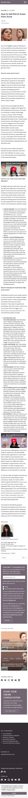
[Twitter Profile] (5, 680)
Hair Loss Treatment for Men (10, 741)
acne (21, 482)
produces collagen (6, 115)
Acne (2, 23)
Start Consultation (10, 711)
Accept (14, 793)
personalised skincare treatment (12, 491)
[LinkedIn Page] (19, 680)
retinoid (5, 213)
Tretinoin (19, 215)
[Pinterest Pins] (12, 680)
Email (6, 587)
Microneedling (7, 389)
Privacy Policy (11, 790)
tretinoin (13, 215)
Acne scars (6, 23)
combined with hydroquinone (16, 232)
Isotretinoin (16, 258)
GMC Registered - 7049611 (8, 553)
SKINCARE (3, 20)
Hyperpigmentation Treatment (11, 735)
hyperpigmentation (7, 55)
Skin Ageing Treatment (9, 739)
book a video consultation (9, 495)
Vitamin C (6, 239)
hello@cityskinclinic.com (8, 754)
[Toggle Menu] (25, 2)
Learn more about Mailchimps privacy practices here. (13, 615)
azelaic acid (22, 486)
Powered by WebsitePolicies (8, 795)
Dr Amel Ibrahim (5, 537)
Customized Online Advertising (14, 589)
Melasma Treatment (8, 737)
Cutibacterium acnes (7, 92)
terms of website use (9, 600)
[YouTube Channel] (15, 680)
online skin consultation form (14, 493)
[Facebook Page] (2, 680)
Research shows (8, 224)
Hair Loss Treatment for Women (11, 743)
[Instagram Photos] (9, 680)
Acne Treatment (7, 733)
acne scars (19, 55)
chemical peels (8, 369)
